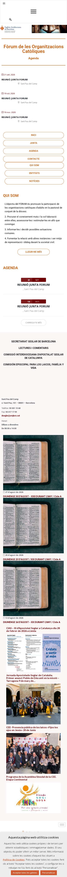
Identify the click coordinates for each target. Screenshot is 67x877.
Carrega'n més (34, 322)
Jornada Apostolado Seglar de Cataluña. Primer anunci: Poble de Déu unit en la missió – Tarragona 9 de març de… (32, 678)
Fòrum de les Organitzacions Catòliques (34, 49)
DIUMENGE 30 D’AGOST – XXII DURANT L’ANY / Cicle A (32, 496)
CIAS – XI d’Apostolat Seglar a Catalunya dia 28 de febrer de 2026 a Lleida (33, 629)
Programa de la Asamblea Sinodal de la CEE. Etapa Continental (31, 778)
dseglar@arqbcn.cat (11, 415)
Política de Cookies (14, 859)
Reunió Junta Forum (15, 79)
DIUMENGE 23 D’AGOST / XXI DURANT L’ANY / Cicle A (31, 559)
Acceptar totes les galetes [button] (25, 872)
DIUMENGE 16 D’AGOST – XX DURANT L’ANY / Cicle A (31, 622)
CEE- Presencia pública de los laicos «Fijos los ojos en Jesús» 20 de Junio (32, 728)
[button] (4, 3)
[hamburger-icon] (61, 824)
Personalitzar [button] (48, 872)
